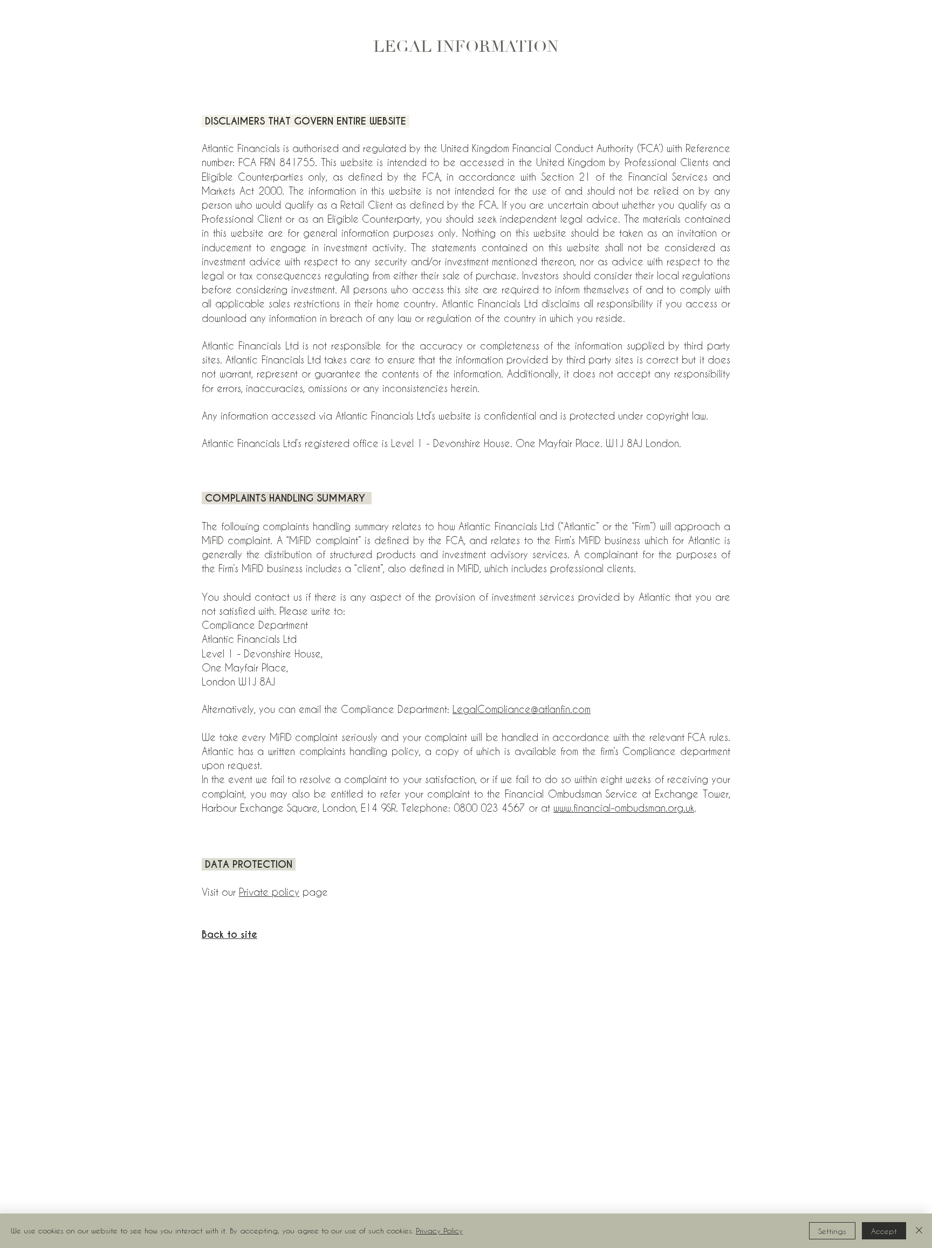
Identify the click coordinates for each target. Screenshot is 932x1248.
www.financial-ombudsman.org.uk (623, 807)
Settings (832, 1231)
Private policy (269, 891)
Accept (884, 1231)
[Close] (919, 1230)
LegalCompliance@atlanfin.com (522, 709)
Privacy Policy (439, 1230)
